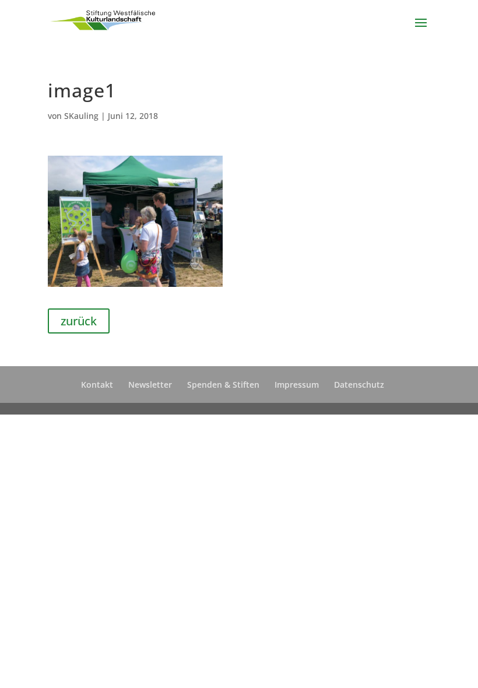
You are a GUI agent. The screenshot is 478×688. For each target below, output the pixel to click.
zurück (79, 321)
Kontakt (97, 384)
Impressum (297, 384)
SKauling (81, 115)
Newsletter (150, 384)
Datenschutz (359, 384)
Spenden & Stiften (223, 384)
